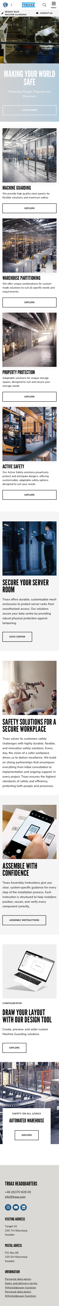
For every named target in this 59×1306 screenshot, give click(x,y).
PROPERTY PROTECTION (18, 372)
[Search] (44, 5)
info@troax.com (15, 1197)
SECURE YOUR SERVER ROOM (25, 586)
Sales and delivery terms (21, 1283)
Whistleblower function (20, 1287)
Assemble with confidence (19, 869)
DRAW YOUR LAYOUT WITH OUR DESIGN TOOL (27, 1016)
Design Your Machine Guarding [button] (16, 13)
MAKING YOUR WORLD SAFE (29, 77)
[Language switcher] (7, 5)
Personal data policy (18, 1279)
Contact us (45, 13)
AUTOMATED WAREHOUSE (26, 1120)
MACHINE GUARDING (16, 188)
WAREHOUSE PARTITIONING (21, 278)
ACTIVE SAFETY (13, 466)
